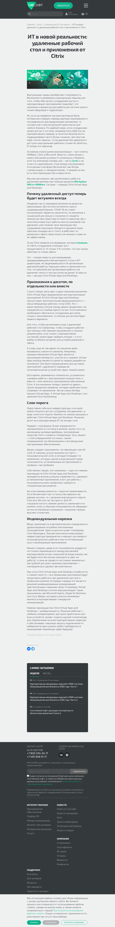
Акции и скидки (65, 830)
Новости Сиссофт (66, 808)
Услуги (30, 833)
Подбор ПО (33, 816)
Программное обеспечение (35, 810)
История (61, 851)
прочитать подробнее (74, 922)
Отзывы (61, 855)
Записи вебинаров (67, 821)
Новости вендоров (67, 813)
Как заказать (34, 886)
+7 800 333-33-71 (37, 753)
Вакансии (62, 859)
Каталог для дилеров (39, 824)
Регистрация (73, 14)
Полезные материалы (69, 825)
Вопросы (32, 882)
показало (81, 242)
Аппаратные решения (39, 829)
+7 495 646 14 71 (37, 756)
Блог (59, 817)
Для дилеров (34, 878)
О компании (63, 842)
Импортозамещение (38, 820)
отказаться (51, 922)
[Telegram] (33, 649)
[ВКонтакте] (29, 649)
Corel (75, 160)
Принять (34, 922)
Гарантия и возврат (38, 891)
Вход (70, 12)
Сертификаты (64, 847)
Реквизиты (63, 864)
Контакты (32, 874)
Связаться (63, 5)
